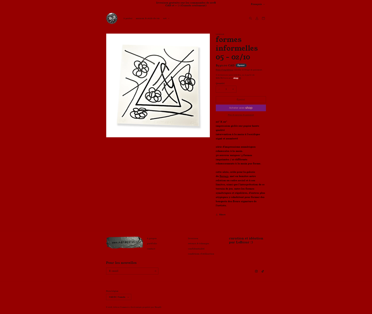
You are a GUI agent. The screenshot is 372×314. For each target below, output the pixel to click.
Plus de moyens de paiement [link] (241, 115)
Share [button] (222, 214)
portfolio (152, 243)
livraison (193, 238)
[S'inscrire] (155, 271)
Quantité (220, 83)
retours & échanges (198, 243)
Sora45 (224, 176)
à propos (152, 238)
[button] (166, 18)
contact (151, 248)
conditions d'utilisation (201, 253)
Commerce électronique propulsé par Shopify (140, 307)
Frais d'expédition (224, 70)
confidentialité (196, 248)
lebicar (116, 307)
